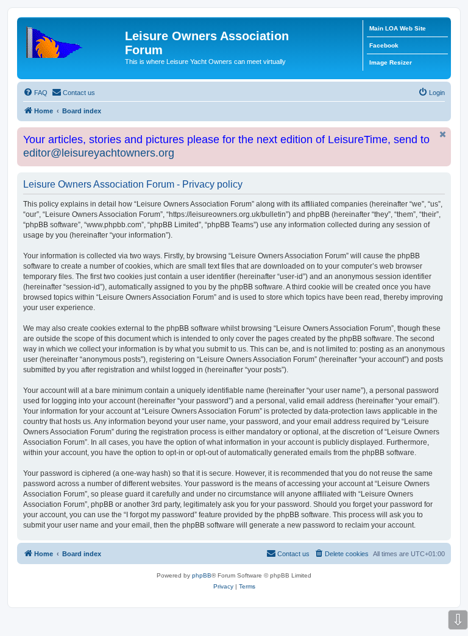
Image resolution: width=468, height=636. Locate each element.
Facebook (384, 45)
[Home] (72, 39)
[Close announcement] (443, 134)
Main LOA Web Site (397, 28)
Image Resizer (390, 62)
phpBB (201, 575)
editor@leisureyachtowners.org (98, 153)
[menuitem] (35, 92)
